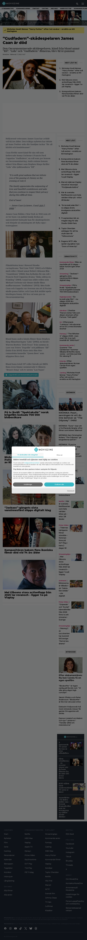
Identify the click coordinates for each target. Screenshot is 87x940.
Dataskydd (70, 491)
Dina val (59, 455)
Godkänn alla (59, 484)
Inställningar (28, 484)
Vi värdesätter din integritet (28, 455)
